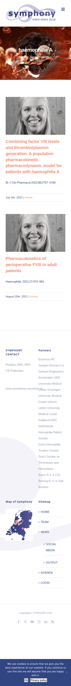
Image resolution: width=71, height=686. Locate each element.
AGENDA (47, 572)
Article (29, 197)
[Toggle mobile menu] (63, 9)
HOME (45, 511)
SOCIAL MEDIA (51, 547)
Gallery (41, 116)
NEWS (45, 532)
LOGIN (45, 582)
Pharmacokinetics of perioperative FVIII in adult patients (30, 233)
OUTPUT (52, 562)
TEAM (45, 522)
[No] (66, 672)
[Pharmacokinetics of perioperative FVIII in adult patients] (35, 233)
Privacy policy (38, 680)
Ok (26, 680)
